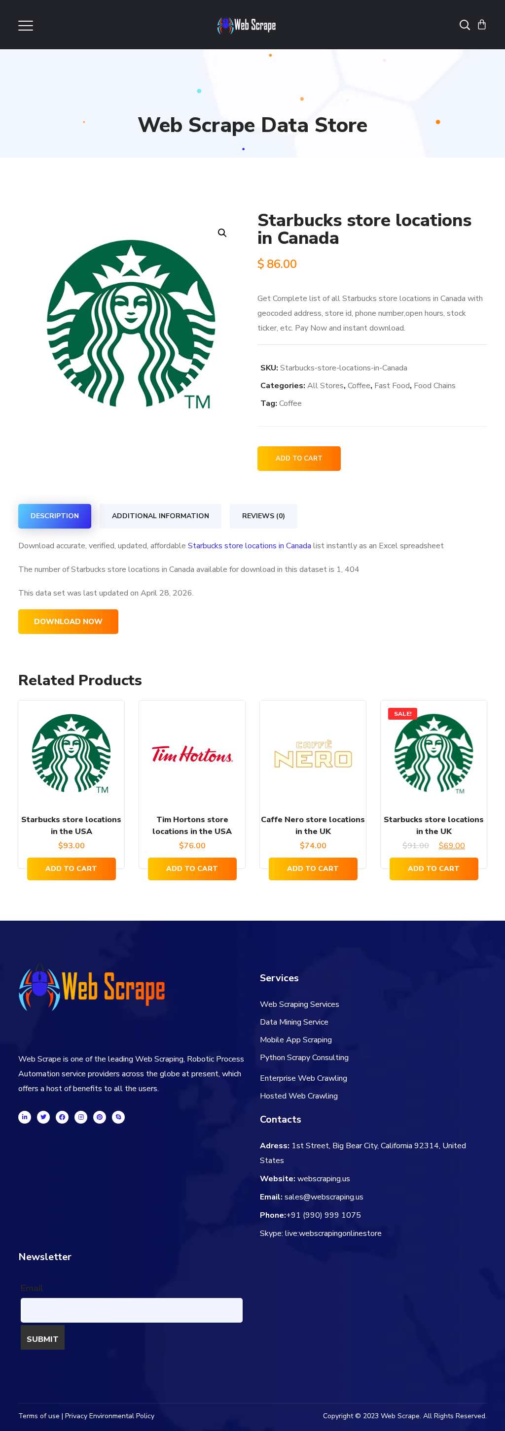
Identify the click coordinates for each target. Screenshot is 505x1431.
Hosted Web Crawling (299, 1096)
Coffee (359, 385)
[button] (222, 233)
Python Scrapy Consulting (304, 1057)
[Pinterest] (99, 1117)
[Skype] (118, 1117)
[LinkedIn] (24, 1117)
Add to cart (299, 458)
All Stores (325, 385)
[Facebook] (62, 1117)
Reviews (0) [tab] (263, 516)
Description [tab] (55, 516)
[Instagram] (80, 1117)
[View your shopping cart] (482, 24)
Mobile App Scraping (296, 1039)
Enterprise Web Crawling (303, 1078)
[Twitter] (43, 1117)
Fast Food (392, 385)
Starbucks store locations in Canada (249, 545)
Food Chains (435, 385)
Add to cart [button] (71, 868)
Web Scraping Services (299, 1004)
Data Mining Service (294, 1022)
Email (32, 1288)
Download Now (68, 622)
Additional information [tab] (160, 516)
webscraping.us (323, 1178)
